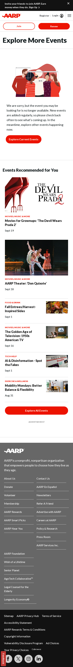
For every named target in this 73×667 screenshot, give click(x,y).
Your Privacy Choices (16, 650)
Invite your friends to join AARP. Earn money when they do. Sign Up (25, 5)
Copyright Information (17, 636)
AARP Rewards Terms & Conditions (24, 629)
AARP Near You (13, 528)
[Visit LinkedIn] (39, 659)
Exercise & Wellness (16, 381)
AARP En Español (46, 486)
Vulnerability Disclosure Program (23, 643)
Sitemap (9, 615)
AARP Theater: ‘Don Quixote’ (26, 283)
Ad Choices (52, 643)
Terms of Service (51, 615)
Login (55, 15)
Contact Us (43, 478)
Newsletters (43, 495)
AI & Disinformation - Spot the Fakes (23, 363)
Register (44, 15)
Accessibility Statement (18, 622)
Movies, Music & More (17, 216)
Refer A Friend (44, 503)
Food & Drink (12, 302)
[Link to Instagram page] (28, 659)
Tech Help (11, 356)
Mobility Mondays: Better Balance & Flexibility (23, 387)
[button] (69, 15)
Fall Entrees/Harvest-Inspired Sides (20, 309)
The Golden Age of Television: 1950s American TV (18, 336)
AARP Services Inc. (47, 545)
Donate (8, 486)
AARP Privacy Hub (28, 615)
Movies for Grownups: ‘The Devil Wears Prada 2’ (33, 223)
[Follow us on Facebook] (8, 659)
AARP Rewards (13, 511)
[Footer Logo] (36, 450)
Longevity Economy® (16, 599)
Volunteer (9, 495)
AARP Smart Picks (15, 520)
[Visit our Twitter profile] (18, 659)
